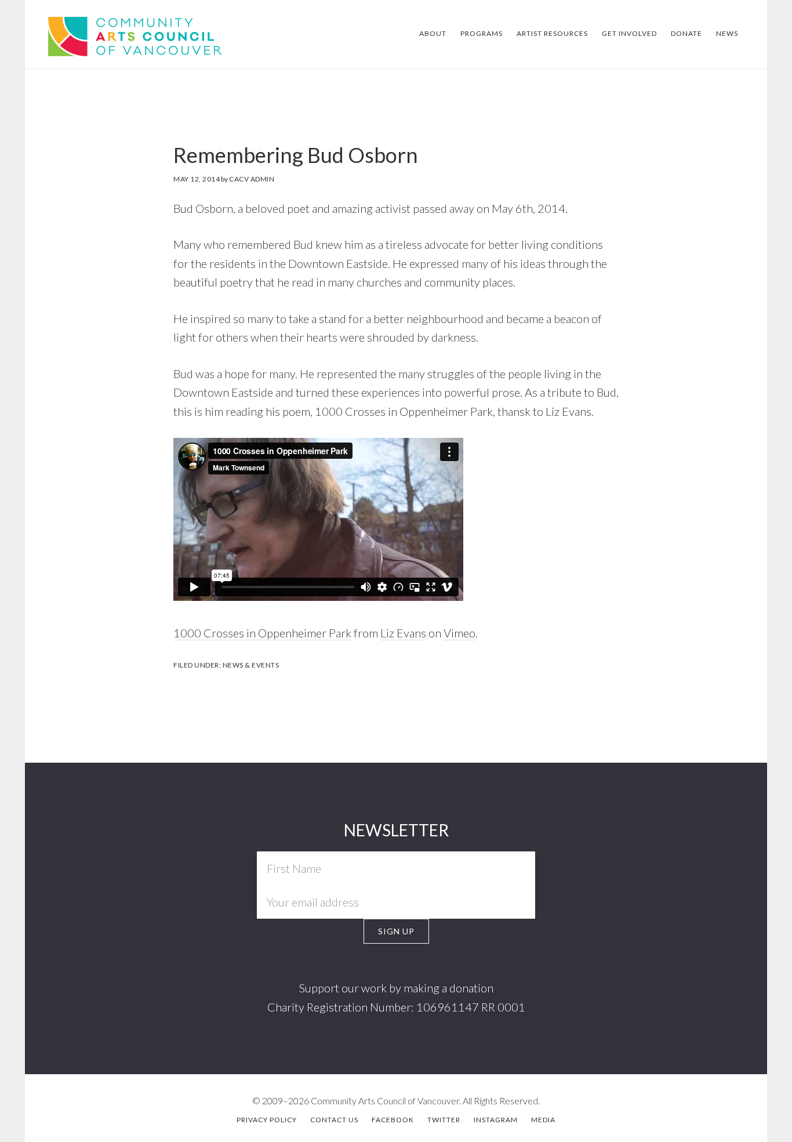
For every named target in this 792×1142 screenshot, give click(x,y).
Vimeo (459, 633)
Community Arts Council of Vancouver (116, 35)
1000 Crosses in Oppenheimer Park (262, 633)
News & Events (251, 665)
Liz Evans (403, 633)
